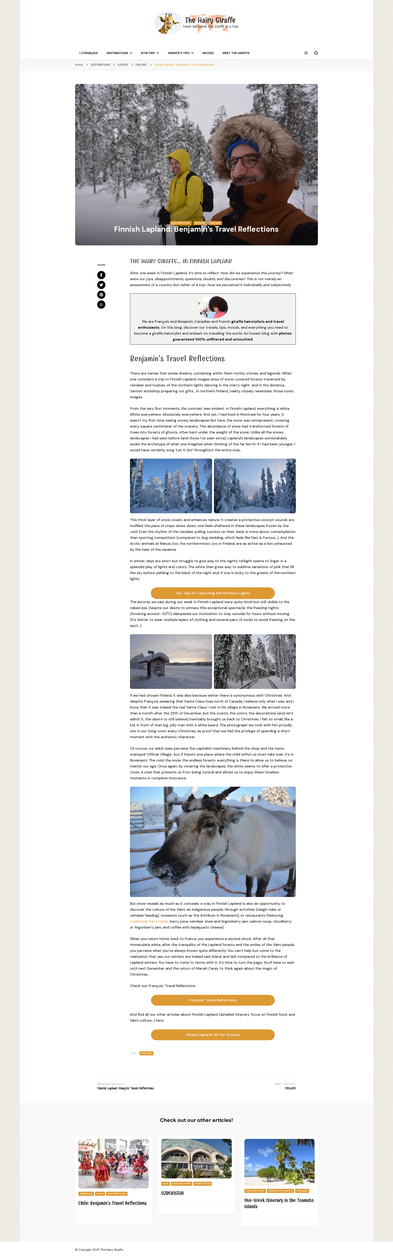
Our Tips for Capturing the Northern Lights (213, 593)
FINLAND (215, 223)
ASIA (165, 1183)
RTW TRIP (148, 53)
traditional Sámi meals (149, 921)
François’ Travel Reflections (213, 1000)
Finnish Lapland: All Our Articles (213, 1034)
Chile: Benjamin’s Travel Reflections (112, 1203)
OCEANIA (302, 1190)
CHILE (100, 1193)
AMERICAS (86, 1193)
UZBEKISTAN (202, 1183)
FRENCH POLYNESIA (280, 1190)
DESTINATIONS (117, 53)
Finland (146, 1053)
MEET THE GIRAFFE (236, 53)
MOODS (208, 53)
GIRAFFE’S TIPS (179, 53)
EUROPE (200, 223)
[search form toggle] (316, 53)
